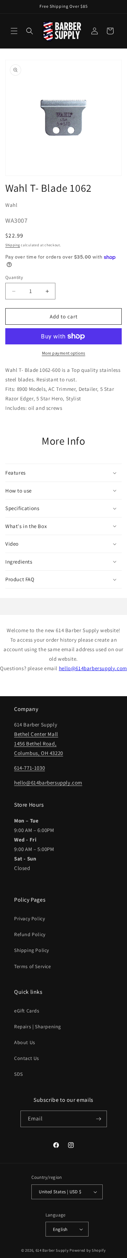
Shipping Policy (31, 950)
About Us (24, 1042)
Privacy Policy (29, 918)
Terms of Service (32, 966)
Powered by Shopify (87, 1250)
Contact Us (26, 1058)
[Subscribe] (99, 1119)
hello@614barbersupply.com (93, 668)
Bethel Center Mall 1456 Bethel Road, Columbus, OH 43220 (38, 743)
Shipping (12, 245)
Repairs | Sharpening (37, 1026)
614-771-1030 (29, 767)
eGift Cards (27, 1011)
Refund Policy (30, 934)
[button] (14, 31)
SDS (18, 1074)
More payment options (63, 353)
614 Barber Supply (52, 1250)
